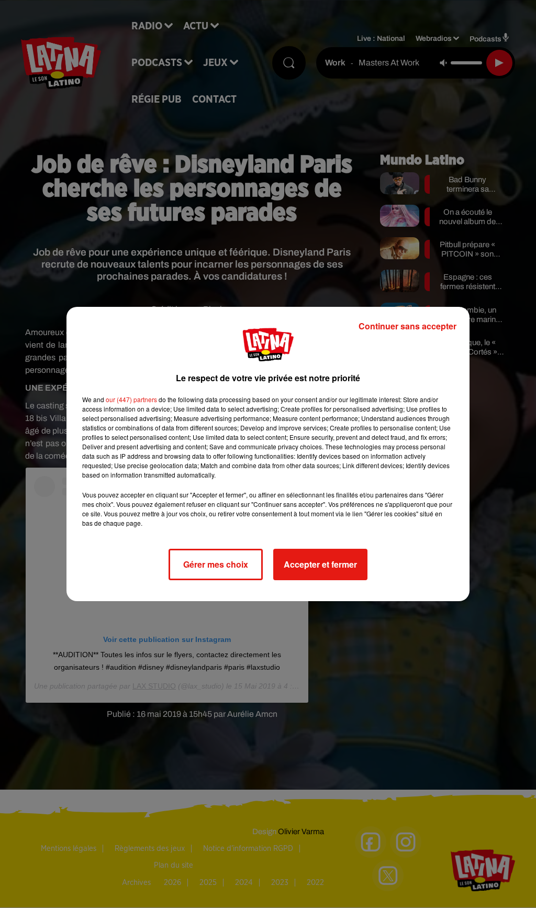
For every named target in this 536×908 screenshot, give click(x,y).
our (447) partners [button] (131, 399)
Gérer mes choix (215, 564)
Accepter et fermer (320, 564)
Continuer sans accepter (407, 326)
